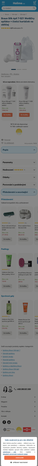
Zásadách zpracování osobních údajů (15, 454)
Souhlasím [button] (20, 458)
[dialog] (19, 451)
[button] (19, 462)
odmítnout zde (9, 452)
